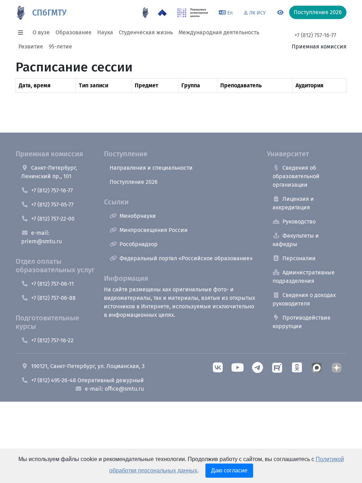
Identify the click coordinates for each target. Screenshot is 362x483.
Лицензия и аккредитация (293, 203)
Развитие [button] (30, 46)
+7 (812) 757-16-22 (52, 340)
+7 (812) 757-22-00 (53, 218)
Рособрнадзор (138, 244)
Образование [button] (74, 32)
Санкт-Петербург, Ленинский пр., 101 (49, 172)
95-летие (60, 46)
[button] (23, 32)
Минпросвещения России (153, 230)
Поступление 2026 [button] (318, 12)
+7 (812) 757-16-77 (315, 35)
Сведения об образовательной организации (296, 176)
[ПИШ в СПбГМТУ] (193, 13)
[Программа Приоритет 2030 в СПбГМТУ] (162, 13)
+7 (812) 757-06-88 (53, 298)
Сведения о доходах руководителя (304, 299)
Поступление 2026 (134, 182)
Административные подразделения (304, 276)
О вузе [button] (41, 32)
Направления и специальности (151, 167)
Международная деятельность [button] (219, 32)
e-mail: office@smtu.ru (114, 388)
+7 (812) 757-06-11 (52, 283)
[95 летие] (145, 13)
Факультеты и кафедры (296, 240)
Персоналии (299, 258)
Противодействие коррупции (302, 322)
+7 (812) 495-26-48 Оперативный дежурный (87, 380)
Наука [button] (105, 32)
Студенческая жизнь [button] (146, 32)
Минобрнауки (137, 216)
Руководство (299, 221)
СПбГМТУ (49, 13)
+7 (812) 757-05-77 (52, 204)
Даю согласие (229, 470)
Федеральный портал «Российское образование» (186, 258)
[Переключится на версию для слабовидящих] (280, 13)
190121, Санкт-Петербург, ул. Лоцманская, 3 (88, 366)
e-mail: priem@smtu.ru (41, 237)
